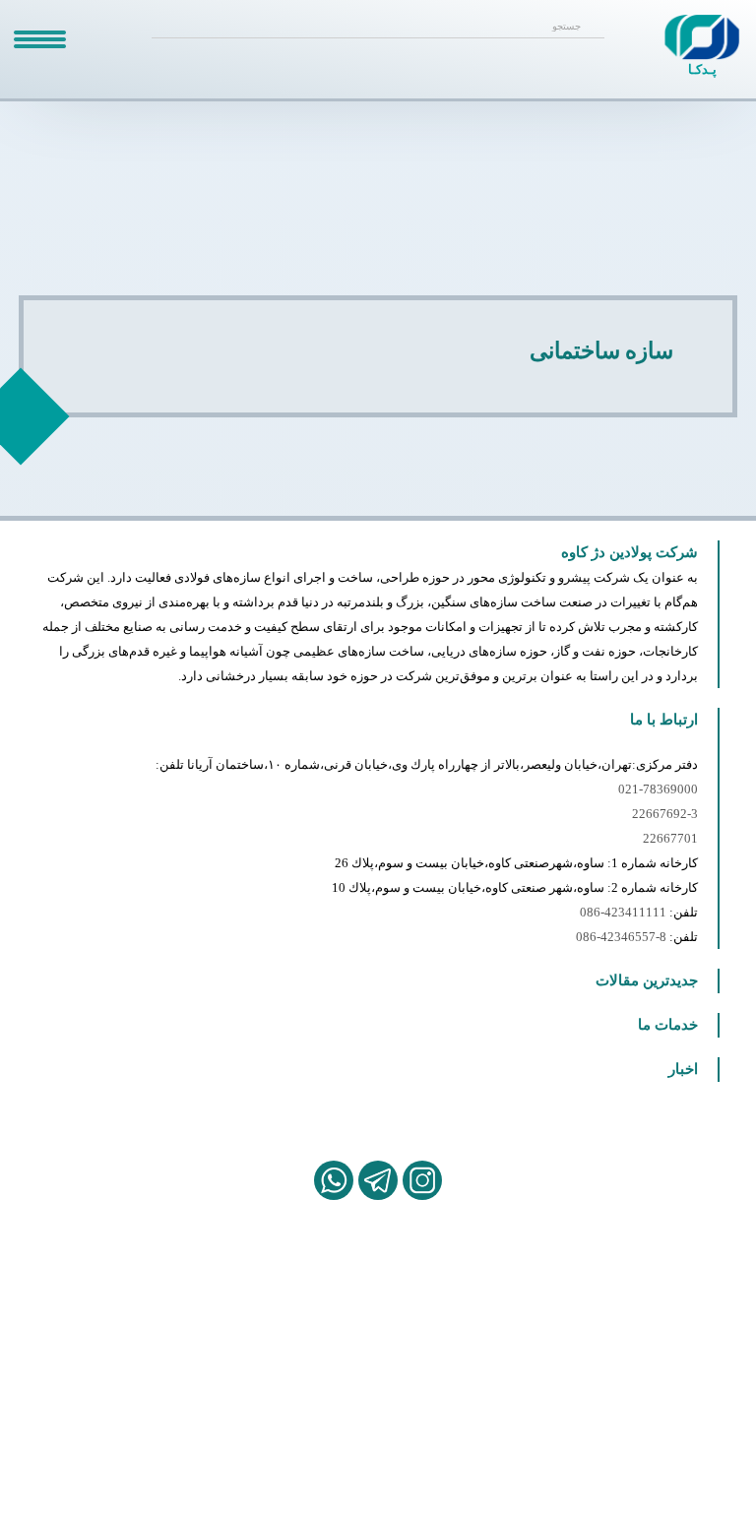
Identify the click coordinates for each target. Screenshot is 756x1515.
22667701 (670, 838)
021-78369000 (658, 789)
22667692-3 (665, 813)
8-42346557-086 (621, 936)
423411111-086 (623, 912)
